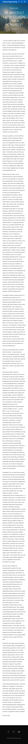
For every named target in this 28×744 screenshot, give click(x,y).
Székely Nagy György (10, 1)
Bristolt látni (14, 8)
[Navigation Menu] (24, 1)
